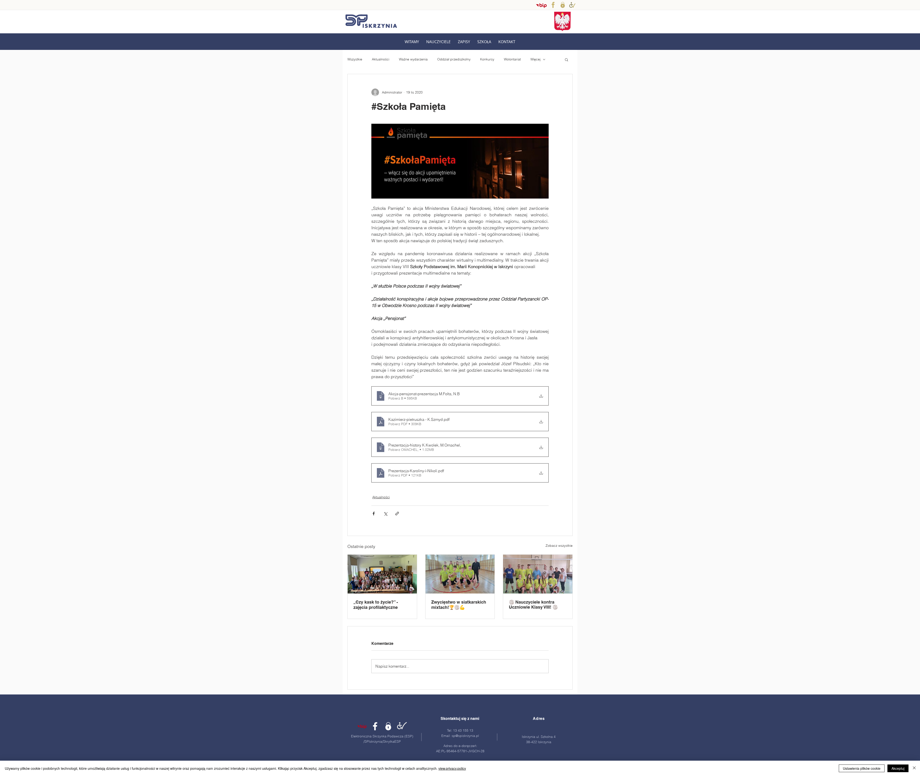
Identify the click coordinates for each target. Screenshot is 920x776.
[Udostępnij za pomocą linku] (397, 513)
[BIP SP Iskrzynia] (541, 5)
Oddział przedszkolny (454, 59)
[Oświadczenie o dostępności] (572, 5)
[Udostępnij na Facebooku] (373, 513)
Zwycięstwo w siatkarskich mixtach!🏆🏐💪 (458, 605)
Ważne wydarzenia (413, 59)
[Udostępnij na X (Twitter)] (385, 513)
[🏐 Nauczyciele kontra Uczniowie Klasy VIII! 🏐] (537, 574)
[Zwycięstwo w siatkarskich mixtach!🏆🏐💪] (460, 574)
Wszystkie (354, 59)
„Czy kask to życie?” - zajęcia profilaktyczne (375, 605)
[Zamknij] (914, 768)
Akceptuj (897, 768)
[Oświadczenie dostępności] (401, 726)
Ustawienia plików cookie (861, 768)
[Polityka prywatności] (563, 5)
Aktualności (380, 59)
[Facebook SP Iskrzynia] (553, 5)
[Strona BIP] (361, 726)
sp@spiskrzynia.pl (465, 736)
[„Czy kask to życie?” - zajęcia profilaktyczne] (382, 574)
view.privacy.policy (452, 768)
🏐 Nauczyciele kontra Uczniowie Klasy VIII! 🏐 (533, 605)
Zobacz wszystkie (559, 545)
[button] (438, 42)
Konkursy (487, 59)
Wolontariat (512, 59)
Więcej (535, 59)
